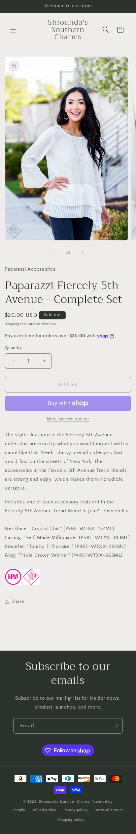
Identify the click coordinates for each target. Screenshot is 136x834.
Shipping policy (71, 820)
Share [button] (18, 601)
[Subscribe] (115, 726)
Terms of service (109, 810)
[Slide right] (82, 252)
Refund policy (44, 810)
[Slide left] (53, 252)
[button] (13, 29)
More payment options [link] (68, 419)
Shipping (12, 324)
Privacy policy (75, 810)
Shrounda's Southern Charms (65, 802)
